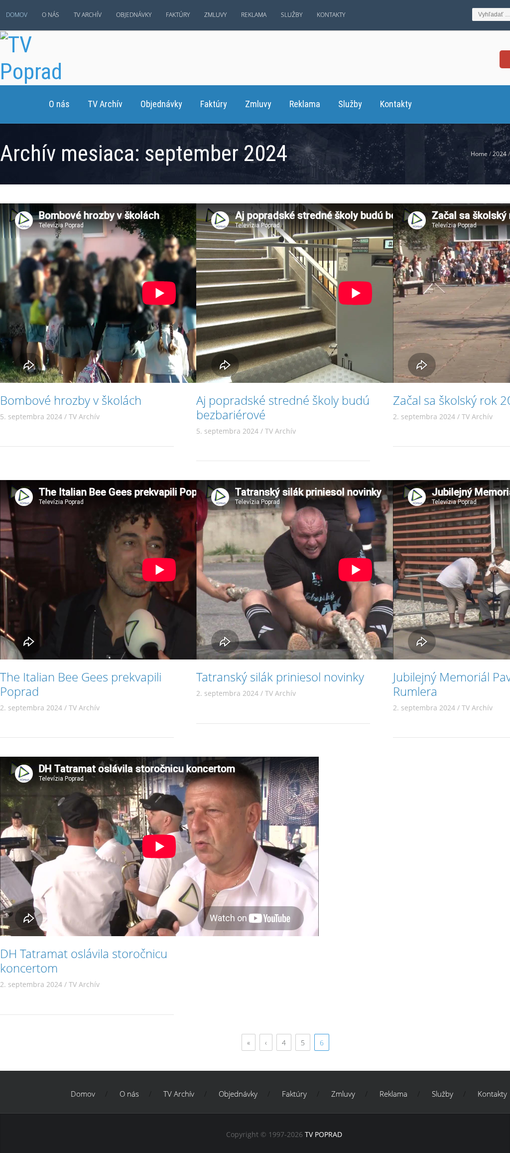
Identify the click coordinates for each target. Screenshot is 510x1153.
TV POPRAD (323, 1134)
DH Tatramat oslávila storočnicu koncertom (83, 960)
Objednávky (133, 14)
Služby (291, 14)
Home (479, 154)
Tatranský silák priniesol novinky (280, 676)
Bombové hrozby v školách (70, 400)
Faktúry (178, 14)
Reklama (253, 14)
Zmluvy (215, 14)
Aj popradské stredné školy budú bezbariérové (283, 407)
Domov (16, 14)
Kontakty (331, 14)
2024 (500, 154)
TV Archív (88, 14)
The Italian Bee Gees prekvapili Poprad (80, 683)
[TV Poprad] (44, 56)
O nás (50, 14)
